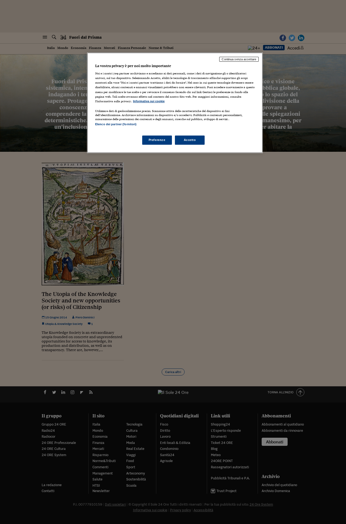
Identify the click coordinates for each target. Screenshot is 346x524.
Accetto (190, 139)
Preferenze (157, 139)
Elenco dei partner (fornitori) (116, 124)
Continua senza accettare (239, 59)
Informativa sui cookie (149, 101)
